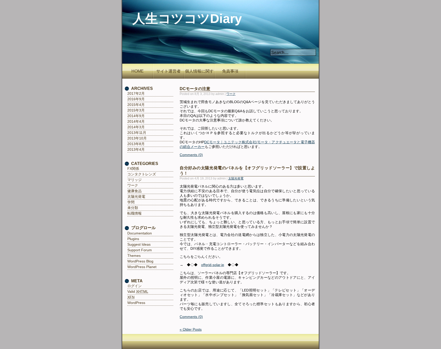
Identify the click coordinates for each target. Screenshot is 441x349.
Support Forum (139, 250)
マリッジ (134, 180)
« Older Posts (191, 329)
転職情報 (134, 213)
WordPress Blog (140, 261)
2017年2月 (136, 93)
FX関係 (133, 168)
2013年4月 (136, 149)
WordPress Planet (141, 267)
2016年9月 (136, 99)
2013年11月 (136, 133)
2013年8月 (136, 144)
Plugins (133, 239)
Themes (134, 256)
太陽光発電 (235, 178)
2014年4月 (136, 121)
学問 (130, 202)
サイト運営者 (168, 71)
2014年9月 (136, 116)
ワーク (231, 94)
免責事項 (230, 71)
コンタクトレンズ (141, 174)
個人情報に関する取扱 (199, 74)
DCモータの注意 (195, 89)
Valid (137, 291)
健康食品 (134, 191)
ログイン (134, 286)
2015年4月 (136, 105)
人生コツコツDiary (187, 18)
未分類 (132, 208)
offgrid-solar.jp (212, 265)
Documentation (139, 233)
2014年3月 (136, 127)
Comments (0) (191, 155)
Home (137, 71)
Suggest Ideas (139, 244)
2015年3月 (136, 110)
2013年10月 (137, 138)
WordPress (136, 303)
